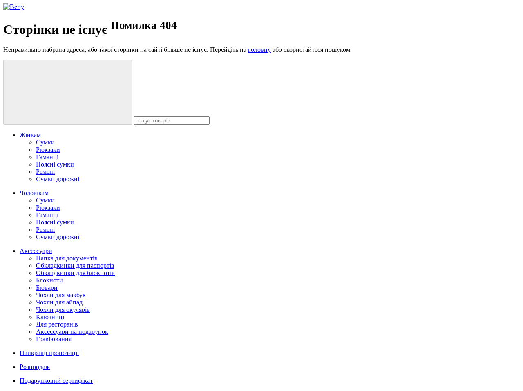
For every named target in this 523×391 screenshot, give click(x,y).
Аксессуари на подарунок (72, 331)
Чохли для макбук (61, 294)
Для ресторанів (57, 324)
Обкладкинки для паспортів (75, 265)
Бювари (47, 287)
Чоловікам (34, 192)
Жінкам (30, 134)
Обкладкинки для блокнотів (75, 272)
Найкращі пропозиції (49, 352)
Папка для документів (67, 258)
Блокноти (49, 280)
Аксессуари (36, 250)
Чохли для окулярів (63, 309)
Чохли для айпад (59, 302)
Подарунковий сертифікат (56, 380)
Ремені (45, 171)
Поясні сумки (55, 164)
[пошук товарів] (67, 92)
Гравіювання (54, 338)
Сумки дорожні (57, 179)
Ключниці (50, 316)
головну (259, 49)
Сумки (45, 142)
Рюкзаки (48, 149)
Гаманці (47, 156)
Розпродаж (35, 366)
